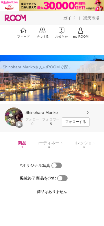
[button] (14, 116)
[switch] (56, 165)
